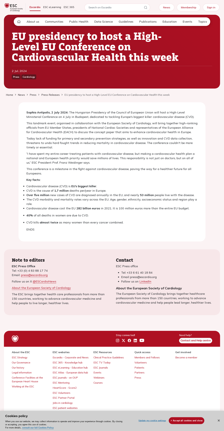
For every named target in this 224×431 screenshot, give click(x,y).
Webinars (98, 377)
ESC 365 (69, 7)
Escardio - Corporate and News (71, 357)
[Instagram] (117, 340)
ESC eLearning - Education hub (70, 367)
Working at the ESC (23, 386)
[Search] (145, 8)
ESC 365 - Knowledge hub (67, 362)
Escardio (35, 7)
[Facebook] (129, 340)
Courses (98, 382)
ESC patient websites (65, 408)
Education (170, 21)
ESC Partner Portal (63, 397)
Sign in (211, 7)
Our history (18, 367)
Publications (148, 21)
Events (187, 21)
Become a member (186, 357)
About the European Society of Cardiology (41, 288)
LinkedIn (145, 281)
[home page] (18, 21)
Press (137, 377)
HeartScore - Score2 (65, 387)
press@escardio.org (34, 275)
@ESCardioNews (44, 281)
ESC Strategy (19, 357)
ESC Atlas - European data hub (70, 372)
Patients (139, 367)
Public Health (78, 21)
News (166, 7)
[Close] (218, 420)
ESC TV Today (102, 362)
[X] (123, 340)
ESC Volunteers (61, 392)
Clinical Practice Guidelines (108, 357)
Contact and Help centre (196, 340)
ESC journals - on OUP (65, 377)
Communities (54, 21)
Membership (188, 7)
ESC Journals (100, 367)
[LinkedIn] (135, 340)
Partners (139, 372)
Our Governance (21, 362)
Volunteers (140, 362)
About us (33, 21)
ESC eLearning (52, 7)
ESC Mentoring (61, 382)
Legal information (22, 372)
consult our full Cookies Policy (38, 427)
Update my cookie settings (152, 420)
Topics (202, 21)
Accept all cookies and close (188, 420)
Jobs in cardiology (63, 402)
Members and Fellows (147, 357)
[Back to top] (213, 407)
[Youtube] (142, 340)
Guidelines (126, 21)
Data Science (103, 21)
